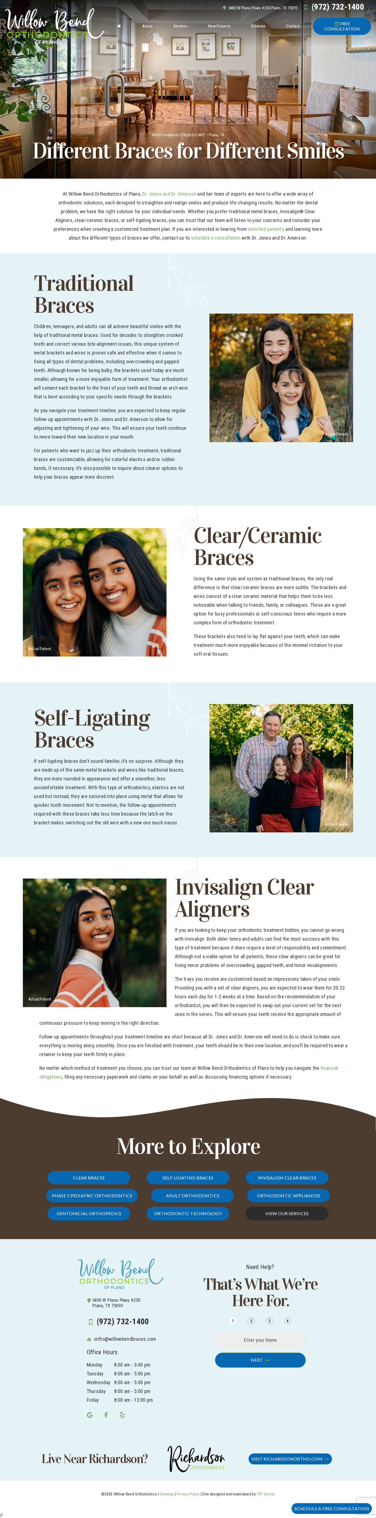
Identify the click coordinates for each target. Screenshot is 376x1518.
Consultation (342, 26)
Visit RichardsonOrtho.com (287, 1458)
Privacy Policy (188, 1494)
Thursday (96, 1391)
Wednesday (98, 1382)
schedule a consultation (216, 238)
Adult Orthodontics (192, 1195)
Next (257, 1359)
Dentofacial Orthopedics (89, 1213)
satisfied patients (266, 229)
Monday (95, 1365)
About (147, 26)
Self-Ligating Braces (188, 1177)
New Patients (219, 26)
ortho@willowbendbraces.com (124, 1339)
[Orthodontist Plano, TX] (119, 26)
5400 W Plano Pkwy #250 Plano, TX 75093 (263, 7)
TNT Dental (266, 1494)
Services (180, 26)
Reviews (258, 26)
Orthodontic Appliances (288, 1195)
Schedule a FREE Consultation (331, 1508)
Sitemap (167, 1494)
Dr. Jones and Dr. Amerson (169, 194)
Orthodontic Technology (188, 1213)
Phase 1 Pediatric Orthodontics (92, 1195)
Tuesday (95, 1373)
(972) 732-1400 (338, 7)
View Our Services (287, 1213)
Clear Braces (89, 1177)
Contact (293, 26)
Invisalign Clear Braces (287, 1177)
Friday (93, 1400)
